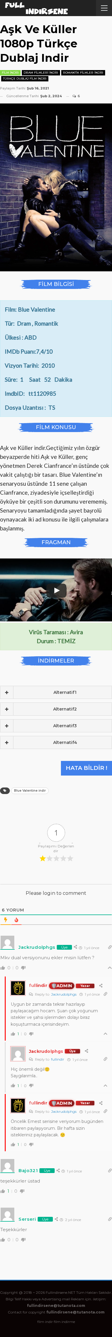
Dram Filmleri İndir (41, 73)
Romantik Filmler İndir (83, 73)
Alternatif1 (64, 692)
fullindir (57, 1059)
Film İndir (10, 73)
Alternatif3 (65, 725)
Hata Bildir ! (86, 768)
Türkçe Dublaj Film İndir (25, 79)
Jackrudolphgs (63, 994)
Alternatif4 (65, 742)
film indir (45, 1321)
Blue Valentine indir (30, 791)
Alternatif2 (65, 709)
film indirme (64, 1321)
